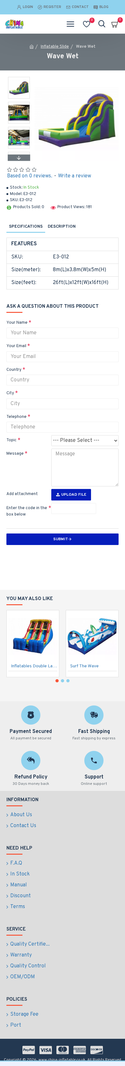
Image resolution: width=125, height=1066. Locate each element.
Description (62, 226)
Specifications (26, 226)
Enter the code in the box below (26, 511)
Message (15, 453)
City (10, 393)
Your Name (17, 322)
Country (13, 369)
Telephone (16, 416)
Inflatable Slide (55, 46)
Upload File (73, 494)
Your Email (16, 346)
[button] (19, 78)
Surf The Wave (84, 666)
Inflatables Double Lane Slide (34, 666)
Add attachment (22, 494)
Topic (11, 440)
